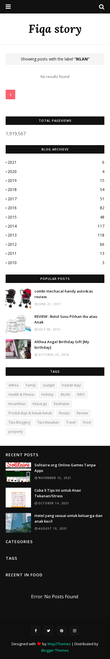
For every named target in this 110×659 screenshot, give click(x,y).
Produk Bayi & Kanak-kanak (30, 413)
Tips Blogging (19, 422)
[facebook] (35, 630)
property (15, 431)
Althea (13, 385)
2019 (56, 180)
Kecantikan (17, 403)
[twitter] (48, 630)
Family (31, 385)
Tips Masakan (48, 422)
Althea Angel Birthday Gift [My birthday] (61, 344)
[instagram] (74, 630)
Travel (71, 422)
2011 (56, 253)
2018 (56, 189)
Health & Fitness (21, 394)
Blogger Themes (55, 650)
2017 (56, 198)
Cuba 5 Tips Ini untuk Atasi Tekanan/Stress (57, 493)
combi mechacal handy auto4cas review (63, 294)
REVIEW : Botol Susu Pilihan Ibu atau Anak (65, 319)
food (87, 422)
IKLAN (65, 394)
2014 (56, 226)
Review (82, 413)
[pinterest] (61, 630)
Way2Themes (59, 643)
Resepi (64, 413)
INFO (81, 394)
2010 (56, 262)
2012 (56, 244)
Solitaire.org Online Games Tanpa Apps (65, 467)
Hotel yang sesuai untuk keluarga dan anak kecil (68, 518)
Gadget (49, 385)
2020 (56, 171)
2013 (56, 235)
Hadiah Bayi (71, 385)
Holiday (47, 394)
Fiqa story (55, 29)
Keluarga (40, 403)
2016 (56, 207)
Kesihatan (61, 403)
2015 (56, 217)
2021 (56, 162)
